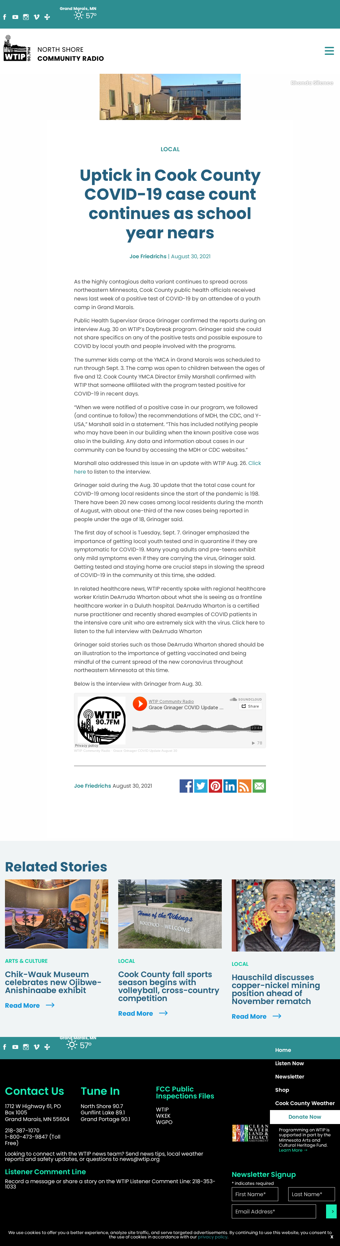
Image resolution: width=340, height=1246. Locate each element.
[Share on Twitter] (201, 786)
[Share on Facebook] (186, 786)
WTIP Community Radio (92, 750)
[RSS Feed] (244, 786)
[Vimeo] (36, 16)
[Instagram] (26, 16)
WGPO (164, 1122)
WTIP (162, 1109)
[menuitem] (305, 1050)
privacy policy (212, 1237)
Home (283, 1050)
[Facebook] (4, 16)
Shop (282, 1090)
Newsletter (289, 1076)
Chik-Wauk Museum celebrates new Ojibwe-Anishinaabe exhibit (53, 982)
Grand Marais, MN (78, 1038)
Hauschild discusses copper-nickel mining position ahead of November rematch (276, 989)
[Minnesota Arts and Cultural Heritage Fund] (250, 1133)
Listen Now (289, 1063)
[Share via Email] (259, 786)
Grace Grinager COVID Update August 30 (145, 750)
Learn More (291, 1150)
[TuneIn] (47, 16)
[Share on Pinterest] (215, 786)
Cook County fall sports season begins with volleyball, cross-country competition (168, 986)
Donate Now (305, 1117)
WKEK (163, 1116)
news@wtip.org (140, 1159)
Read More (23, 1005)
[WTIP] (56, 47)
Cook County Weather (305, 1103)
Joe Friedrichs (148, 256)
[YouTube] (15, 16)
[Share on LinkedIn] (230, 786)
